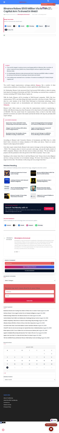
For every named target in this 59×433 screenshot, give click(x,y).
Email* (29, 296)
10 (7, 360)
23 (51, 364)
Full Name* (29, 291)
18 (14, 364)
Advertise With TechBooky (10, 400)
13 (29, 360)
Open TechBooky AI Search (29, 267)
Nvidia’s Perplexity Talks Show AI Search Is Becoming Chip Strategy (21, 320)
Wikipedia (6, 105)
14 (36, 360)
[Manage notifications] (3, 430)
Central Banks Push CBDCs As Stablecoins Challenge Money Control (21, 318)
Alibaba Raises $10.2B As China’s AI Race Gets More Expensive (20, 323)
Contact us (7, 402)
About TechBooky (8, 398)
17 (7, 364)
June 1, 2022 (34, 14)
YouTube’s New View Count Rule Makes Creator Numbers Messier (21, 325)
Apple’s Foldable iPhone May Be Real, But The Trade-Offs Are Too (21, 333)
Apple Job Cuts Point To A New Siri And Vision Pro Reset (18, 335)
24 (7, 367)
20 (29, 364)
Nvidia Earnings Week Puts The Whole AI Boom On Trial (18, 315)
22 (44, 364)
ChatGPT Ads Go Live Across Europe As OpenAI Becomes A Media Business (23, 328)
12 (22, 360)
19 (22, 364)
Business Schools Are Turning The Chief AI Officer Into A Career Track (22, 310)
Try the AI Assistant (29, 270)
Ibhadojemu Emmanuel (23, 14)
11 (14, 360)
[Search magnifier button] (54, 4)
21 (36, 364)
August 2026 (29, 347)
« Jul (5, 373)
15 (44, 360)
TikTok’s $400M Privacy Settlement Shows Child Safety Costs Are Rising (22, 338)
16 (51, 360)
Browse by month (8, 376)
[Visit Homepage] (23, 2)
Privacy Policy (7, 407)
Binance (38, 85)
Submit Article (7, 404)
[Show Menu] (4, 2)
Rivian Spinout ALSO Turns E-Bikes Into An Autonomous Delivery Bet (21, 330)
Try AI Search (48, 208)
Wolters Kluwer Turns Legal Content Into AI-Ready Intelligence (20, 313)
